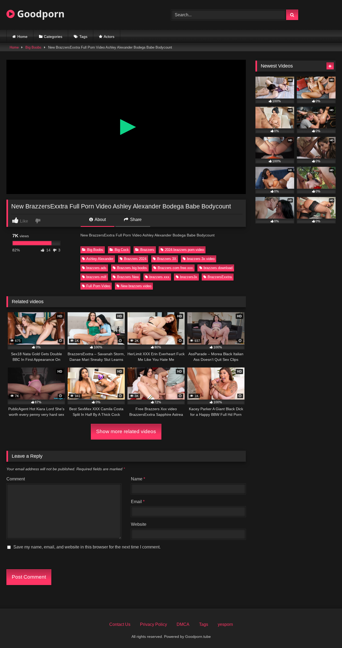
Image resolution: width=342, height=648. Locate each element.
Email (138, 501)
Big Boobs (33, 47)
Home (22, 36)
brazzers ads (96, 268)
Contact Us (119, 624)
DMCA (183, 624)
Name (138, 479)
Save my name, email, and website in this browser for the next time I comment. (87, 547)
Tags (83, 36)
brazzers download (218, 268)
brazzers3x (188, 277)
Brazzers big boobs (132, 268)
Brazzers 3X (166, 259)
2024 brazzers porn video (184, 250)
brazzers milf (96, 277)
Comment (15, 479)
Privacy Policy (153, 624)
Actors (109, 36)
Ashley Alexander (99, 259)
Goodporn (40, 13)
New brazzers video (136, 286)
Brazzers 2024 (135, 259)
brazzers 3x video (201, 259)
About (100, 219)
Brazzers (147, 250)
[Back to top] (325, 632)
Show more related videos (126, 431)
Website (138, 524)
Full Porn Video (98, 286)
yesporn (225, 624)
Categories (53, 36)
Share (135, 219)
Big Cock (122, 250)
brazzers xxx (159, 277)
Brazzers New (128, 277)
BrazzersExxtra (220, 277)
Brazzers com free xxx (175, 268)
